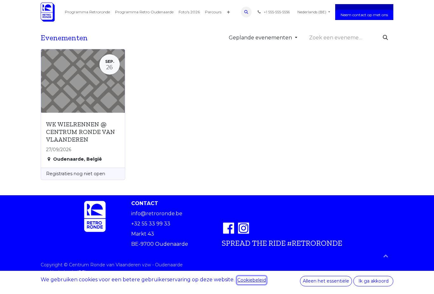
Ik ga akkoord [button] (373, 281)
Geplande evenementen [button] (261, 38)
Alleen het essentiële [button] (326, 281)
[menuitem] (87, 12)
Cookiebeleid (251, 280)
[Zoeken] (385, 38)
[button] (246, 12)
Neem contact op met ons (364, 14)
